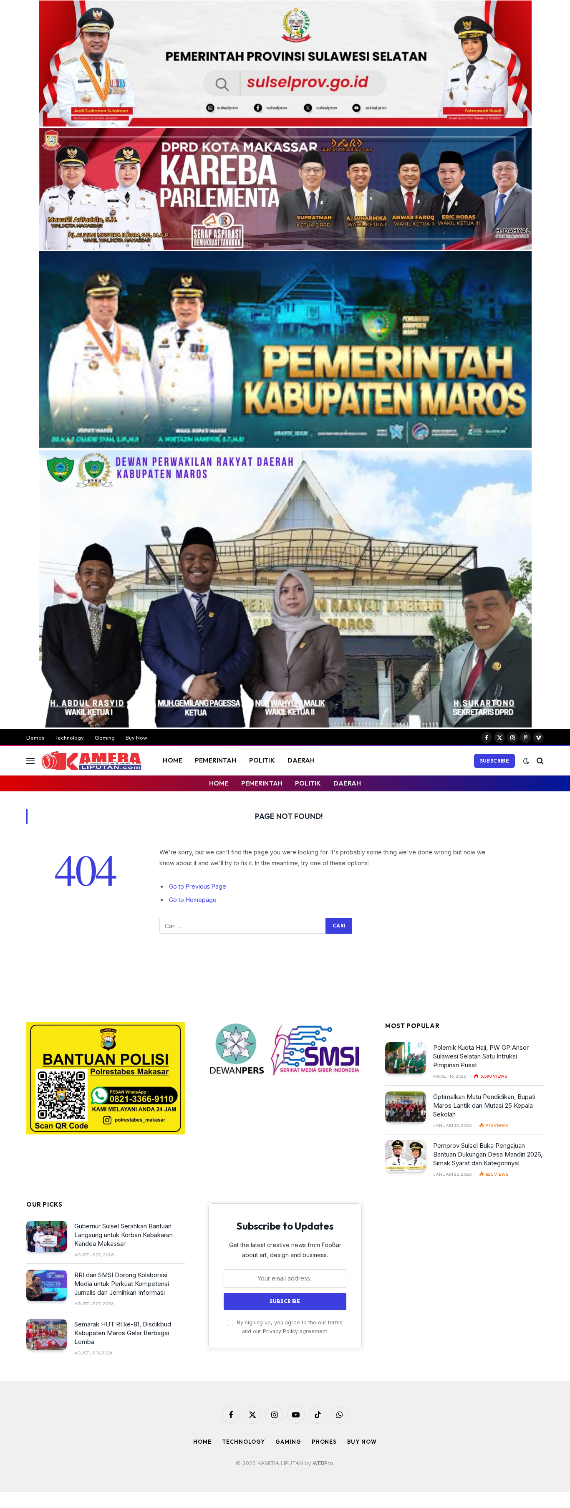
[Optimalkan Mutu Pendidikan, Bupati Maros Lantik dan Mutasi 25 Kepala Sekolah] (405, 1107)
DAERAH (301, 760)
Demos (35, 737)
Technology (69, 737)
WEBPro (323, 1463)
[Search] (539, 760)
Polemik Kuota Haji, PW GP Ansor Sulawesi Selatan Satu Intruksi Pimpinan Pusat (481, 1056)
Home (202, 1441)
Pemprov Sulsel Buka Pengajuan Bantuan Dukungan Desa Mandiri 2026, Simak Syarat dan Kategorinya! (487, 1154)
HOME (172, 760)
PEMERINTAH (216, 760)
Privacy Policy (280, 1331)
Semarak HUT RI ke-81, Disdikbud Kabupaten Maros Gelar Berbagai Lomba (122, 1333)
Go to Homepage (193, 899)
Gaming (105, 737)
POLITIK (262, 760)
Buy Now (136, 737)
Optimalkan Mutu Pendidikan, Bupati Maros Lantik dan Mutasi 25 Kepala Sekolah (484, 1105)
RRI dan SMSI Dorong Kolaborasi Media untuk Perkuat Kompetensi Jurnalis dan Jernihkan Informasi (121, 1283)
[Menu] (30, 760)
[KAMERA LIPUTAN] (91, 760)
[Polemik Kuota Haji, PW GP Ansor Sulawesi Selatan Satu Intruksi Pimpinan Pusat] (405, 1058)
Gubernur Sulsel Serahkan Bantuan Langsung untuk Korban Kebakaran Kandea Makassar (123, 1235)
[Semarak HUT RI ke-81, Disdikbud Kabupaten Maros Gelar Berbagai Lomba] (46, 1334)
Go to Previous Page (197, 886)
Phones (324, 1441)
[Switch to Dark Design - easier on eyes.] (526, 761)
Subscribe (494, 761)
